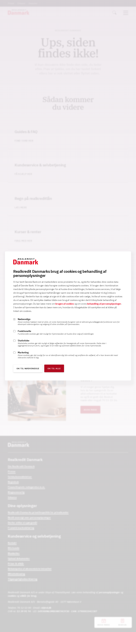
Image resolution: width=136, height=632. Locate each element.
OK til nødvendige (28, 368)
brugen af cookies (64, 303)
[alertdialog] (68, 315)
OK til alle (54, 368)
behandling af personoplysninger (104, 303)
